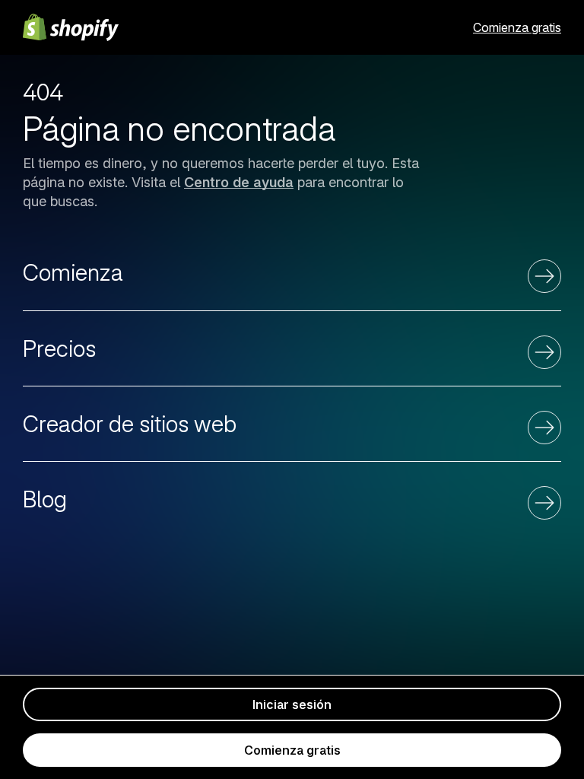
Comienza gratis (517, 27)
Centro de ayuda (239, 182)
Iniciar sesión (292, 704)
